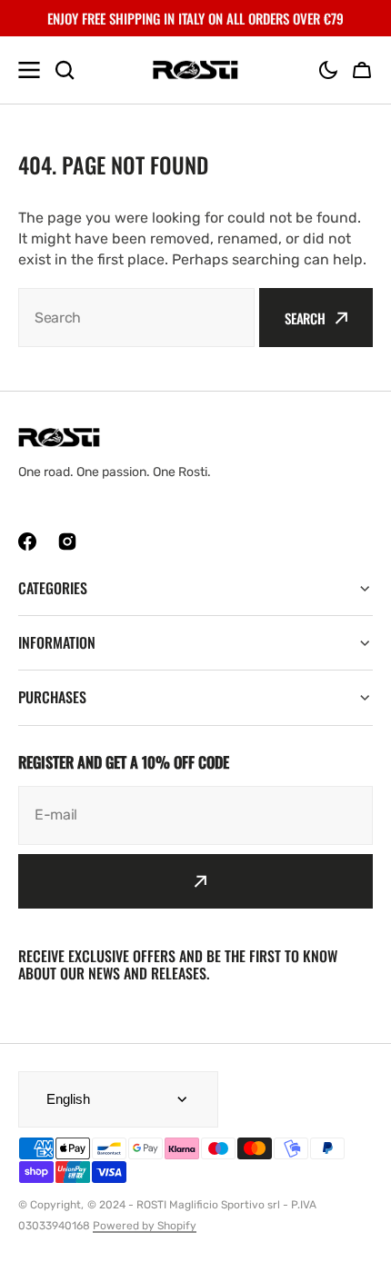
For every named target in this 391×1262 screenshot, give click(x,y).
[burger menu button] (29, 70)
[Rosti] (195, 70)
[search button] (64, 70)
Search (305, 318)
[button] (328, 70)
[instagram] (67, 541)
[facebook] (27, 541)
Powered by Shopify (144, 1225)
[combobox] (136, 317)
